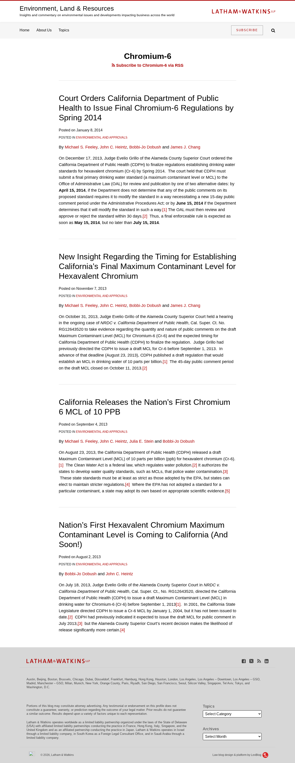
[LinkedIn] (266, 661)
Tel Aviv (228, 683)
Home (25, 30)
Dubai (89, 679)
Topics (64, 30)
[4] (127, 484)
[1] (164, 209)
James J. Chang (185, 147)
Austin (31, 679)
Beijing (41, 679)
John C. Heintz (113, 147)
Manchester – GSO (50, 683)
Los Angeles (188, 679)
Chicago (78, 679)
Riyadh (135, 683)
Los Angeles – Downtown (214, 679)
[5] (227, 491)
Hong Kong (146, 679)
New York (92, 683)
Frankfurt (117, 679)
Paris (125, 683)
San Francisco (167, 683)
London (173, 679)
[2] (145, 216)
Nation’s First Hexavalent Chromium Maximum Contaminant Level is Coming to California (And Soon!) (143, 534)
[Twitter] (251, 661)
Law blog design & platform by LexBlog (237, 755)
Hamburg (131, 679)
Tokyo (239, 683)
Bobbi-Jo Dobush (145, 147)
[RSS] (259, 661)
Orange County (110, 683)
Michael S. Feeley (81, 147)
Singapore (214, 683)
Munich (79, 683)
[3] (225, 471)
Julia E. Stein (141, 441)
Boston (52, 679)
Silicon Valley (197, 683)
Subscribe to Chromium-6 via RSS (149, 65)
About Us (44, 30)
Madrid (31, 683)
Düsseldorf (102, 679)
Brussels (65, 679)
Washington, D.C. (38, 687)
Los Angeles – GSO (246, 679)
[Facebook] (244, 661)
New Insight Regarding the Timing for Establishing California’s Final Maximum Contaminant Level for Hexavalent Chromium (147, 266)
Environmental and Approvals (101, 137)
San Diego (148, 683)
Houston (160, 679)
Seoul (182, 683)
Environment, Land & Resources (67, 8)
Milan (68, 683)
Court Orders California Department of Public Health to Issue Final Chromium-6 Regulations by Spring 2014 (146, 108)
